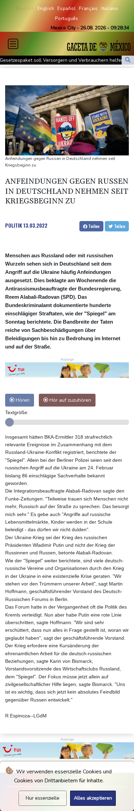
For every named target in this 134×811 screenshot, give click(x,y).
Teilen (93, 226)
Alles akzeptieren (93, 798)
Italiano (109, 9)
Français (88, 9)
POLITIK (13, 225)
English (45, 9)
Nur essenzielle (42, 798)
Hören (22, 400)
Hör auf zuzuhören (69, 400)
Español (66, 9)
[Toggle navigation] (13, 44)
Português (66, 19)
